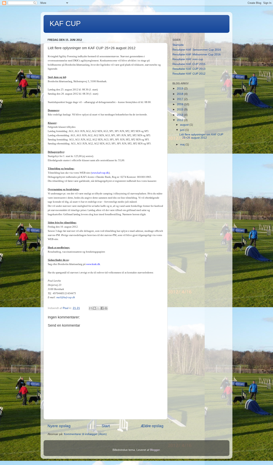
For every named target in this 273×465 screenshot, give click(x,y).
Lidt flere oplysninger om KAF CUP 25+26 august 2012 (201, 136)
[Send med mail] (91, 308)
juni (182, 129)
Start (106, 426)
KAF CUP (65, 23)
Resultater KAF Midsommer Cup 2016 (196, 54)
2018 (180, 93)
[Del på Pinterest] (106, 308)
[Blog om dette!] (95, 308)
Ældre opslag (152, 426)
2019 (180, 88)
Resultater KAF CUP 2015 (188, 64)
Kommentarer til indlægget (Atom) (85, 434)
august (184, 124)
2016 (180, 104)
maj (182, 144)
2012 (180, 120)
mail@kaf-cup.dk (65, 297)
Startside (178, 44)
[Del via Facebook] (102, 308)
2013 (180, 114)
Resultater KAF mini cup (187, 59)
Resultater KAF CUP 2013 (188, 68)
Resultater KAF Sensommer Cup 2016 (196, 49)
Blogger (155, 449)
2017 (180, 99)
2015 (180, 109)
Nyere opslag (59, 426)
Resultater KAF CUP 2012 (188, 73)
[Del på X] (98, 308)
